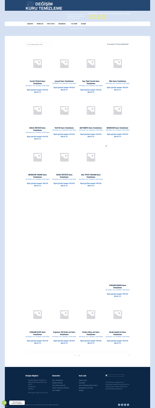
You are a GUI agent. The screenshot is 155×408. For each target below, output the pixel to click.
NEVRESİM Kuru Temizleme (117, 128)
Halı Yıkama (29, 85)
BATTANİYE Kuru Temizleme (91, 128)
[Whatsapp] (128, 405)
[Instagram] (122, 405)
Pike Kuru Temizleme (117, 81)
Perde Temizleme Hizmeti (60, 388)
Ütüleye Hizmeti (57, 383)
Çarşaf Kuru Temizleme (64, 81)
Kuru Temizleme (36, 85)
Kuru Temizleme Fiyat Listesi (88, 385)
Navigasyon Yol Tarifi (86, 388)
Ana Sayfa (73, 28)
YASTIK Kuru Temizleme (64, 128)
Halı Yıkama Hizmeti (58, 385)
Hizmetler (82, 383)
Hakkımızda (83, 380)
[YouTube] (125, 405)
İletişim (81, 390)
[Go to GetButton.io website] (4, 406)
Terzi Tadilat (56, 390)
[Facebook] (119, 405)
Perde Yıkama (45, 85)
